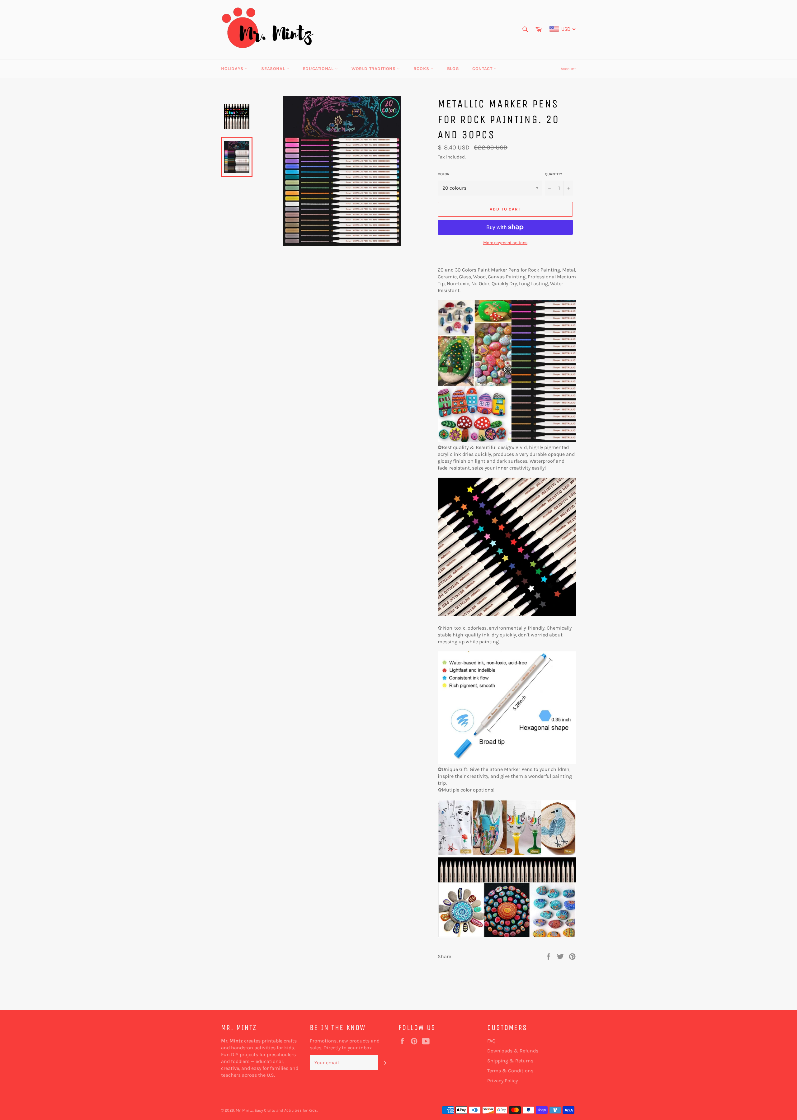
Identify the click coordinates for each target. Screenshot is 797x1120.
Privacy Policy (502, 1081)
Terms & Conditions (510, 1071)
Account (568, 68)
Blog (453, 68)
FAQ (491, 1041)
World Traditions (374, 68)
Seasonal (273, 68)
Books (422, 68)
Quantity (553, 174)
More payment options (505, 242)
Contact (483, 68)
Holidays (233, 68)
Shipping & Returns (510, 1061)
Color (444, 174)
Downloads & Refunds (512, 1051)
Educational (319, 68)
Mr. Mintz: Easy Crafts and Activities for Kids (276, 1110)
